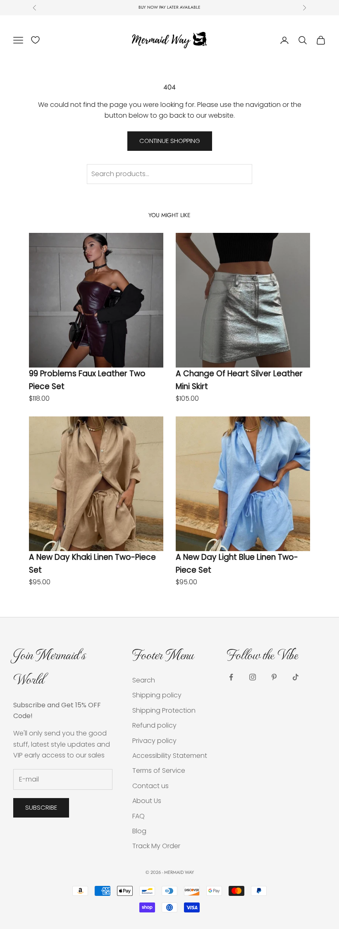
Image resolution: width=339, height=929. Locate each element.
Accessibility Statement (169, 755)
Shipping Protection (164, 710)
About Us (146, 801)
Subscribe (41, 807)
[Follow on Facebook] (231, 677)
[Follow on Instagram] (252, 677)
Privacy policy (154, 740)
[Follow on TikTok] (295, 677)
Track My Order (156, 846)
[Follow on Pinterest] (274, 677)
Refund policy (154, 725)
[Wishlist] (35, 40)
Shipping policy (156, 695)
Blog (139, 831)
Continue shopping (169, 140)
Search (143, 680)
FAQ (138, 816)
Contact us (150, 786)
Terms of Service (158, 770)
